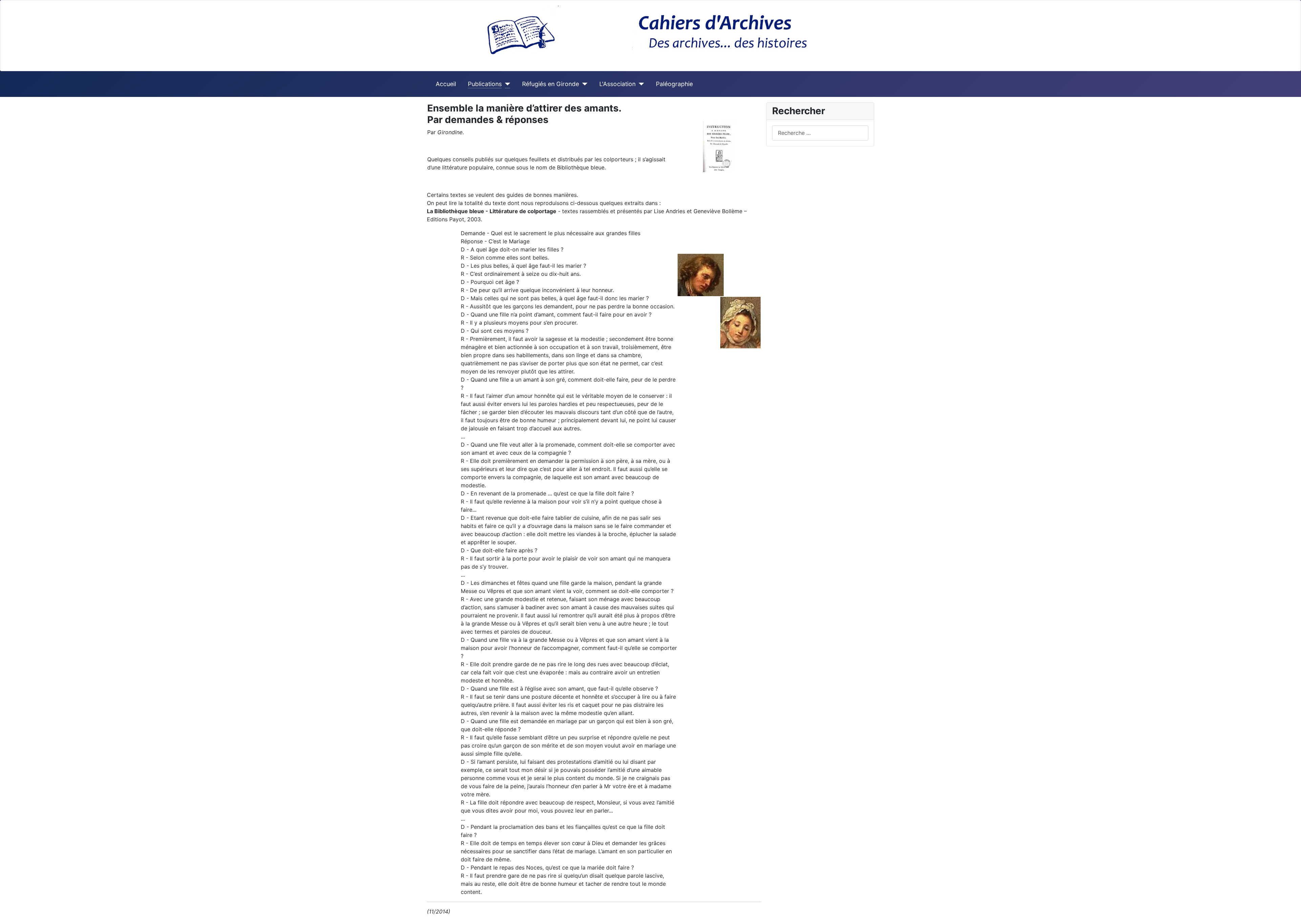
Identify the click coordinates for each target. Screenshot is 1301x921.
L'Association (617, 83)
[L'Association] (640, 84)
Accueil (446, 83)
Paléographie (674, 83)
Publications (485, 83)
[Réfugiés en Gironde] (583, 84)
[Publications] (506, 84)
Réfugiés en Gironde (550, 83)
